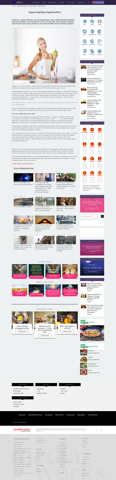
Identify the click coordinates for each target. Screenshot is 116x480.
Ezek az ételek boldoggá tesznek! (22, 327)
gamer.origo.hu (63, 448)
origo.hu (39, 459)
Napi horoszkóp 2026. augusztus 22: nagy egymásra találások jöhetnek (94, 296)
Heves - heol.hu (18, 462)
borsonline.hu (85, 438)
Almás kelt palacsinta (94, 353)
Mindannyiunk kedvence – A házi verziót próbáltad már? (45, 329)
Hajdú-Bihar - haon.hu (19, 459)
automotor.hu (63, 444)
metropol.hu (85, 442)
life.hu (83, 445)
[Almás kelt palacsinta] (84, 352)
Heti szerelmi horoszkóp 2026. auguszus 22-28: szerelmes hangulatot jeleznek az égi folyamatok (95, 69)
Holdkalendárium (92, 271)
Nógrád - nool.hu (18, 468)
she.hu (84, 447)
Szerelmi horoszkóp (18, 393)
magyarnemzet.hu (41, 452)
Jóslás (44, 2)
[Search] (102, 216)
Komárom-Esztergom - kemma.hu (22, 466)
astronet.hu (62, 442)
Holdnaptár (16, 406)
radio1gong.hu (86, 473)
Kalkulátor (63, 388)
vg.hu (38, 469)
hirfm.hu (84, 475)
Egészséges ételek (22, 6)
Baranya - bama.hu (18, 444)
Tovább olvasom (22, 331)
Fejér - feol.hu (17, 455)
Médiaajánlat (81, 415)
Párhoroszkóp (17, 391)
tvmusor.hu (62, 466)
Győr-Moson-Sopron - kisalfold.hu (22, 457)
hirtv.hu (38, 457)
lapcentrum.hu (86, 463)
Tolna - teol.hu (17, 475)
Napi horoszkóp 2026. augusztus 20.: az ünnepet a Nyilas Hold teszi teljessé (94, 113)
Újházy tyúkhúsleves (94, 359)
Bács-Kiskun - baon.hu (19, 442)
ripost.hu (84, 440)
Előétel (90, 357)
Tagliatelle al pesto (93, 366)
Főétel (90, 370)
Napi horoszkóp (17, 402)
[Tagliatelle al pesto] (84, 365)
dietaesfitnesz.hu (64, 459)
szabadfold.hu (40, 454)
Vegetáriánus (92, 363)
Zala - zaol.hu (40, 442)
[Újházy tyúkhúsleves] (84, 359)
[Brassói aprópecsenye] (84, 372)
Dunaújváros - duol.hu (19, 453)
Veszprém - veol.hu (41, 440)
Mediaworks (23, 422)
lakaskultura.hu (63, 446)
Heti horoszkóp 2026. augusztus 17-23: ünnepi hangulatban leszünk (95, 80)
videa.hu (84, 461)
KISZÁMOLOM (92, 208)
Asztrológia (52, 2)
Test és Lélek (70, 2)
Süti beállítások (92, 415)
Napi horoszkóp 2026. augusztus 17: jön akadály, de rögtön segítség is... (94, 102)
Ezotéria (61, 2)
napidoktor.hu (63, 453)
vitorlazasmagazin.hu (65, 462)
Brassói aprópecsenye (94, 372)
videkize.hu (62, 464)
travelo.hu (62, 457)
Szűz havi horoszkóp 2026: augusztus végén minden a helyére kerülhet (94, 286)
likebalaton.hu (63, 451)
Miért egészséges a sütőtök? (67, 327)
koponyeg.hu (85, 459)
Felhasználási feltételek (35, 415)
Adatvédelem (48, 415)
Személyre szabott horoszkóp (21, 388)
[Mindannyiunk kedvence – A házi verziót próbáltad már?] (44, 320)
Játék (89, 2)
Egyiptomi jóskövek (42, 393)
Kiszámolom (92, 251)
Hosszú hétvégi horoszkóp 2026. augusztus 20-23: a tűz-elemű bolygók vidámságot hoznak (94, 91)
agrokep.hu (39, 471)
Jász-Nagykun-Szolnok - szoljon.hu (22, 464)
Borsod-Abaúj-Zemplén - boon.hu (22, 448)
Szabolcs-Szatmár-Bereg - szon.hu (22, 473)
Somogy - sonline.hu (19, 470)
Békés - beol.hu (18, 446)
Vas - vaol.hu (40, 438)
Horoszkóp (36, 2)
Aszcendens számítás (18, 404)
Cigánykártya (40, 388)
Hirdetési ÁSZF (70, 415)
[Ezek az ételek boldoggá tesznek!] (22, 320)
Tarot (38, 391)
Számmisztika (81, 2)
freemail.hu (85, 457)
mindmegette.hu (64, 455)
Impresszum (22, 415)
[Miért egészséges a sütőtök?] (67, 320)
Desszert (91, 350)
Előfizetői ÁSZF (59, 415)
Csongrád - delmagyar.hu (20, 451)
